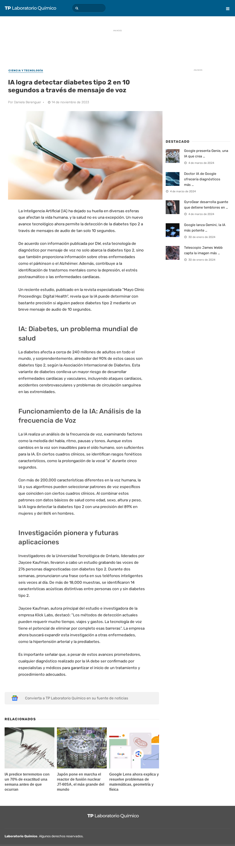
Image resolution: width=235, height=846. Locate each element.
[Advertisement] (117, 44)
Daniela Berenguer (27, 102)
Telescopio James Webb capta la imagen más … (203, 250)
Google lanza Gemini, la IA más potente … (204, 227)
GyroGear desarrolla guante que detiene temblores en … (206, 204)
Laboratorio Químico (21, 836)
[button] (76, 8)
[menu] (225, 5)
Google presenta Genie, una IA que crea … (206, 153)
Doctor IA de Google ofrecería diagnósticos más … (202, 179)
